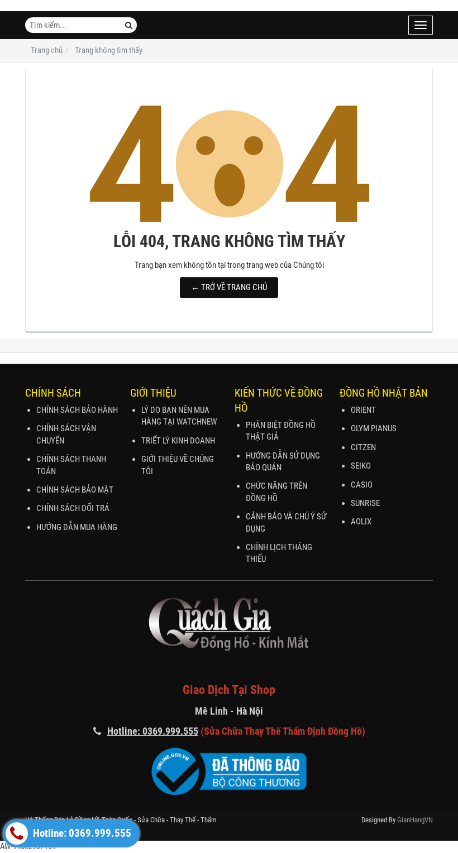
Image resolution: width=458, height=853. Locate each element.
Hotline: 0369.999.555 (81, 833)
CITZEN (363, 447)
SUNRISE (365, 503)
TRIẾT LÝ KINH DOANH (178, 441)
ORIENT (363, 410)
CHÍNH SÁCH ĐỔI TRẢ (72, 508)
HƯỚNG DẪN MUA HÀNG (76, 527)
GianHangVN (415, 820)
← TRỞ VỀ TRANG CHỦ (229, 287)
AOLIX (361, 522)
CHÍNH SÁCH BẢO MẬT (74, 490)
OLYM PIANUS (374, 428)
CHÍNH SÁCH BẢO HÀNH (77, 410)
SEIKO (361, 466)
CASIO (362, 485)
